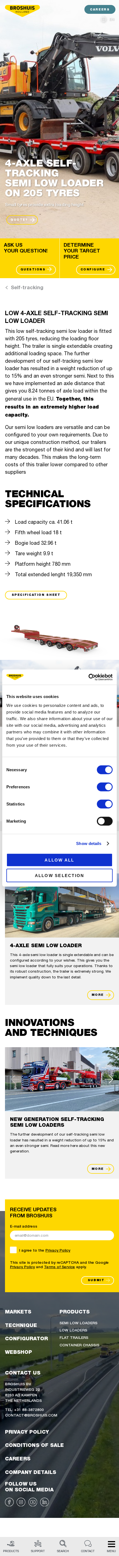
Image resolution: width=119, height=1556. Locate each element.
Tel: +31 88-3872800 (24, 1409)
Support (38, 1551)
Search (63, 1551)
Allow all (59, 859)
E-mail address (23, 1226)
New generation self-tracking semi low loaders (57, 1122)
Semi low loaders (78, 1322)
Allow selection (59, 875)
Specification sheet (36, 595)
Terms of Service (59, 1266)
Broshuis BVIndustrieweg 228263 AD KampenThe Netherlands (23, 1392)
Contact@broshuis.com (31, 1415)
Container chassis (79, 1344)
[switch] (105, 786)
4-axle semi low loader (46, 945)
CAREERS (100, 9)
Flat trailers (74, 1337)
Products (11, 1551)
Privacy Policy (57, 1250)
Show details (88, 843)
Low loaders (73, 1330)
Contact (88, 1551)
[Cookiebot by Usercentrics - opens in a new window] (88, 677)
